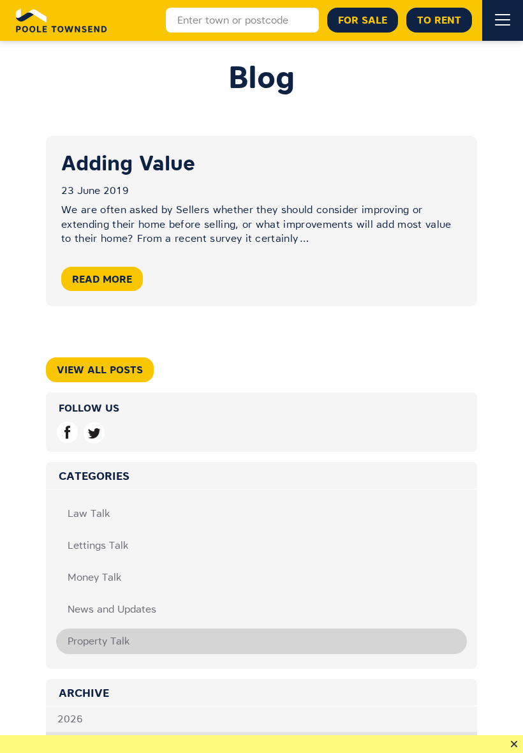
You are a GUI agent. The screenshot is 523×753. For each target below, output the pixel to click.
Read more (102, 278)
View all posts (100, 369)
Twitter (94, 432)
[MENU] (502, 20)
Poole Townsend (61, 20)
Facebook (67, 432)
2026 (70, 719)
